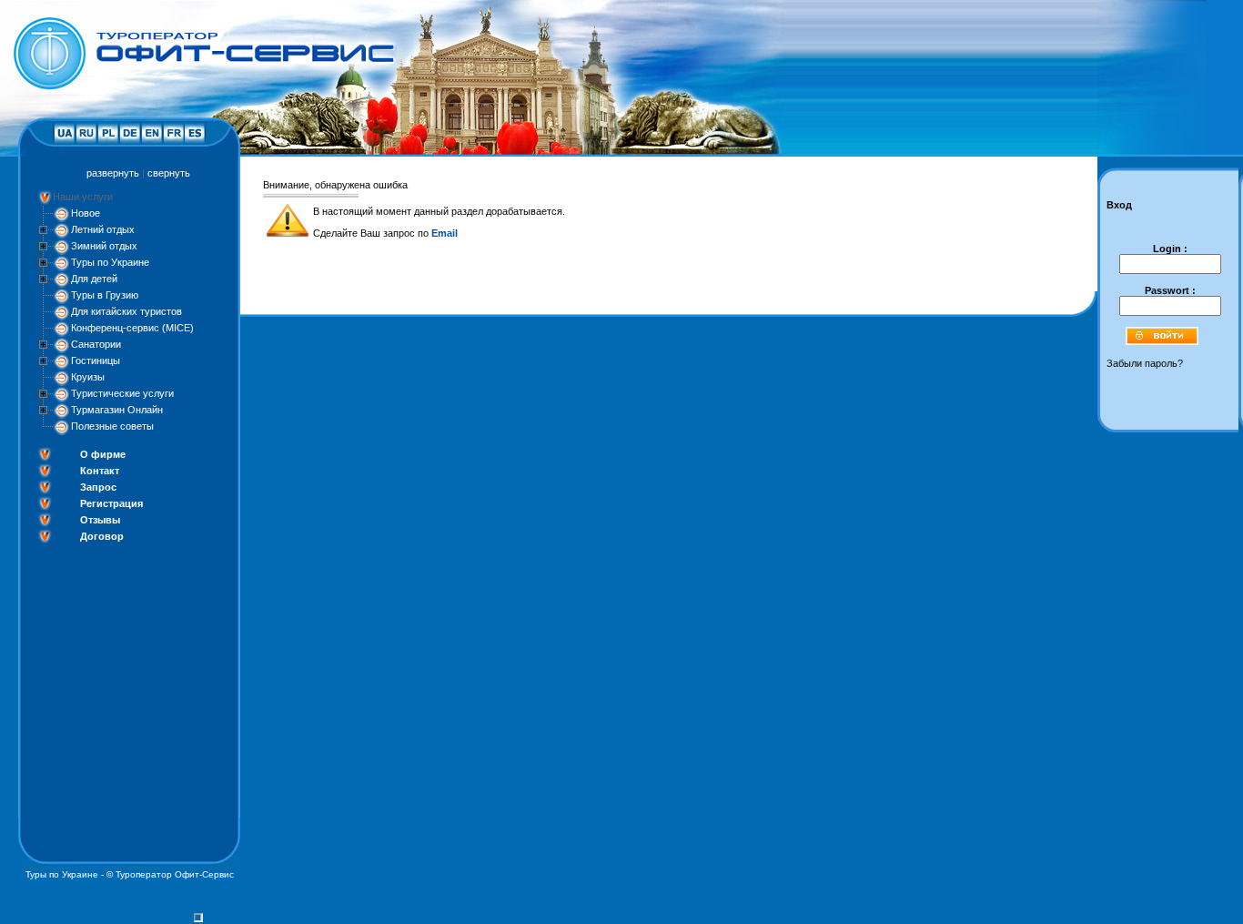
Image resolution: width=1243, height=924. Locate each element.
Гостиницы (95, 360)
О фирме (103, 454)
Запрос (98, 487)
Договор (102, 536)
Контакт (99, 470)
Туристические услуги (122, 393)
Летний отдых (103, 229)
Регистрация (111, 503)
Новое (85, 213)
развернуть (112, 173)
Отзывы (100, 519)
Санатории (96, 344)
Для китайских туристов (126, 311)
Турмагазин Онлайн (117, 409)
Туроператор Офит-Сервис (175, 874)
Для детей (94, 278)
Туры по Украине (110, 262)
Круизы (88, 376)
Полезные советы (112, 426)
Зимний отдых (104, 245)
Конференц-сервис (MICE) (132, 327)
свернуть (168, 173)
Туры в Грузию (104, 294)
